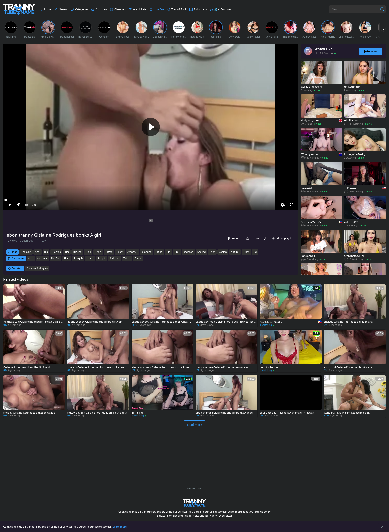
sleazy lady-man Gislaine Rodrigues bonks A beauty (161, 367)
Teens (138, 258)
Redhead (114, 258)
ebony (119, 252)
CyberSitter (225, 515)
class (246, 252)
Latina (90, 258)
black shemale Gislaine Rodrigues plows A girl (223, 367)
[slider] (151, 200)
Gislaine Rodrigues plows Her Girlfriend (26, 367)
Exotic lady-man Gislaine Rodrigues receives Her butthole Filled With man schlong (225, 321)
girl (168, 252)
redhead (188, 252)
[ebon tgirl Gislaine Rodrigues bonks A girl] (355, 351)
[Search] (382, 9)
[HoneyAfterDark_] (365, 144)
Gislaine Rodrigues (37, 268)
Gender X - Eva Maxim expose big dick (347, 412)
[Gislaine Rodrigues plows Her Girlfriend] (34, 351)
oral (176, 252)
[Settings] (283, 205)
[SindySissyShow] (321, 110)
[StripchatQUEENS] (365, 245)
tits (67, 252)
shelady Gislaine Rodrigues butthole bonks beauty (97, 367)
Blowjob (78, 258)
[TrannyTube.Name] (19, 9)
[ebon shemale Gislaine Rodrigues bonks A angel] (226, 396)
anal (37, 252)
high (88, 252)
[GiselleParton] (365, 110)
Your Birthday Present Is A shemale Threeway (287, 412)
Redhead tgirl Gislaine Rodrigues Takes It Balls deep (33, 321)
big (46, 252)
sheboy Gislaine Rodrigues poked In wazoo (29, 412)
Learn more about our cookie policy (249, 511)
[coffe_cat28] (365, 212)
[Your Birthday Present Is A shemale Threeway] (290, 396)
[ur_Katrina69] (365, 76)
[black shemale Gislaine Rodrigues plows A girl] (226, 351)
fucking (77, 252)
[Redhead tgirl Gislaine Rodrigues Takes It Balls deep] (34, 305)
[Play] (151, 127)
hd (255, 252)
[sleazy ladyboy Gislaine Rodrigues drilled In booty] (98, 396)
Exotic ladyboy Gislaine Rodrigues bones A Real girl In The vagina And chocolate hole (161, 321)
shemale (26, 252)
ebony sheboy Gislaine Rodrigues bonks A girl (94, 321)
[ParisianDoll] (321, 245)
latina (158, 252)
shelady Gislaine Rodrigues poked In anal (348, 321)
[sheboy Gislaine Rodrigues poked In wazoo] (34, 396)
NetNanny (211, 515)
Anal (30, 258)
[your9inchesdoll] (290, 351)
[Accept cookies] (382, 526)
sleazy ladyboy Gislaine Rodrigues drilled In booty (97, 412)
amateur (132, 252)
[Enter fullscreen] (292, 205)
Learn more (120, 526)
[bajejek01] (321, 178)
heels (98, 252)
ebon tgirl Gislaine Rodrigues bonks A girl (348, 367)
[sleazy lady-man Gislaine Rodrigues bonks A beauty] (162, 351)
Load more (194, 425)
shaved (201, 252)
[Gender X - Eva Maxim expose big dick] (355, 396)
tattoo (108, 252)
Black (67, 258)
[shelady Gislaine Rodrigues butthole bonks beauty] (98, 351)
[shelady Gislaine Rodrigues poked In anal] (355, 305)
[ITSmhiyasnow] (321, 144)
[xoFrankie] (365, 178)
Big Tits (55, 258)
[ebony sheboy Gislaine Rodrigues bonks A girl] (98, 305)
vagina (223, 252)
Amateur (42, 258)
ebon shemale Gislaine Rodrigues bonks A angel (224, 412)
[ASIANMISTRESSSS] (290, 305)
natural (235, 252)
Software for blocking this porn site (178, 515)
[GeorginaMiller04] (321, 212)
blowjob (56, 252)
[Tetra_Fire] (162, 396)
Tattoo (126, 258)
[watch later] (8, 289)
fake (212, 252)
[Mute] (19, 205)
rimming (146, 252)
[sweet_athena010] (321, 76)
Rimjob (101, 258)
